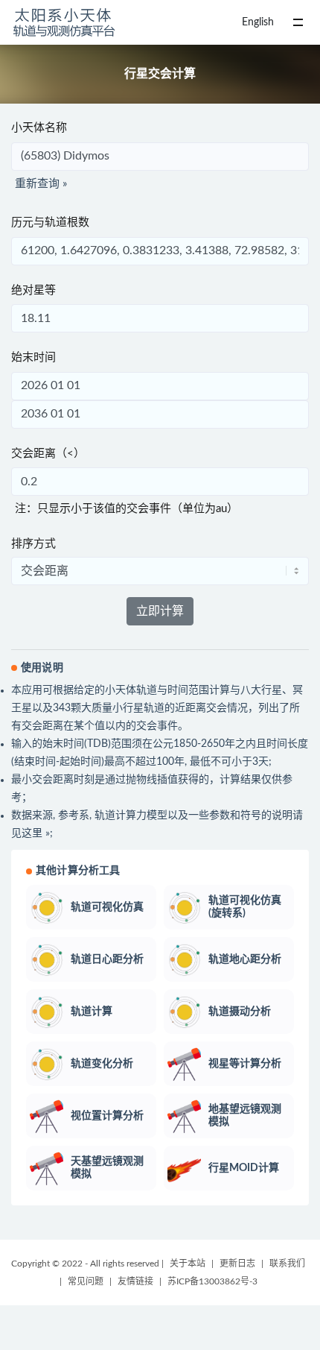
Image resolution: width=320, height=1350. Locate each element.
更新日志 (237, 1263)
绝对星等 (33, 290)
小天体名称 (39, 127)
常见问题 (85, 1281)
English (258, 22)
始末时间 (33, 357)
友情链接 (135, 1281)
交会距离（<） (48, 453)
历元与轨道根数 (50, 222)
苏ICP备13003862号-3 (212, 1281)
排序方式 (33, 543)
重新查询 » (41, 183)
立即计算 (160, 611)
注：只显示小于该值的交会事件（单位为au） (126, 508)
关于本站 (187, 1263)
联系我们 (287, 1263)
